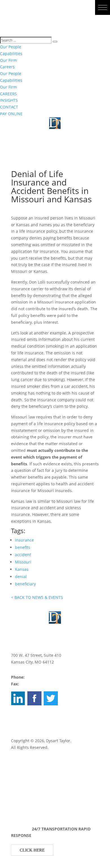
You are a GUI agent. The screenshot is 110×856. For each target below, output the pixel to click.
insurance (24, 540)
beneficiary (25, 583)
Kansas (21, 569)
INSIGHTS (9, 100)
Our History (22, 767)
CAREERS (8, 93)
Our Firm (8, 60)
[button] (102, 7)
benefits (22, 547)
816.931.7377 (32, 684)
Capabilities (11, 53)
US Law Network (26, 725)
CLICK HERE (32, 850)
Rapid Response (26, 787)
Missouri (23, 562)
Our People (10, 46)
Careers (7, 66)
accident (23, 554)
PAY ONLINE (11, 113)
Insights (18, 794)
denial (21, 576)
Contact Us (21, 780)
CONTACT (9, 107)
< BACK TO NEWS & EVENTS (37, 597)
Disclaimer (22, 718)
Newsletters (22, 800)
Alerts (16, 807)
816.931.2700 (38, 677)
